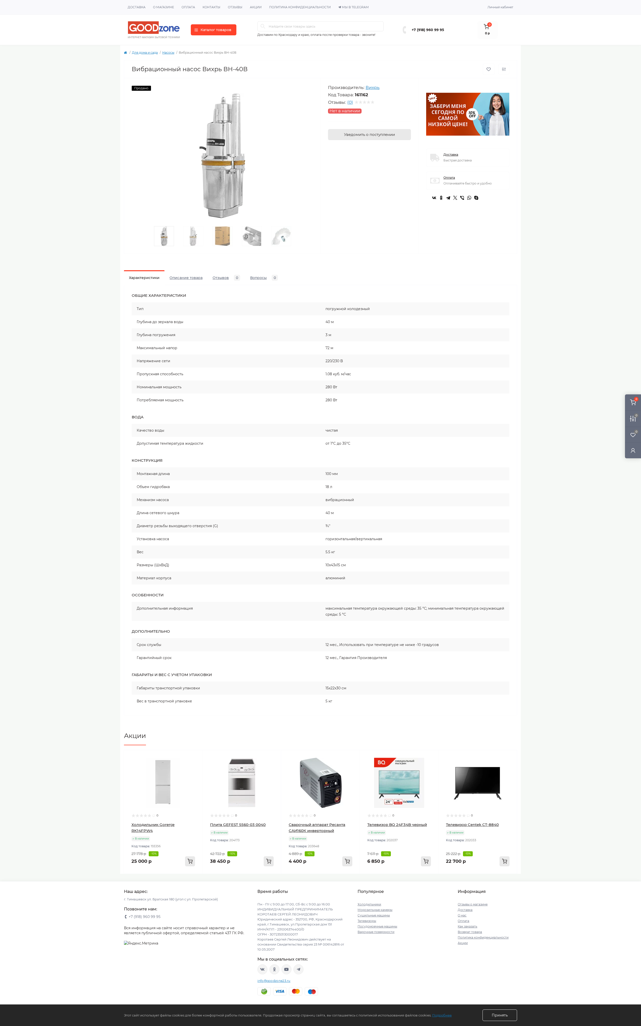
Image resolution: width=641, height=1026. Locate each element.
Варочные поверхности (376, 932)
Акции (256, 7)
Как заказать (467, 926)
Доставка (136, 7)
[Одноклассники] (441, 198)
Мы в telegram (355, 7)
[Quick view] (195, 758)
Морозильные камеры (375, 910)
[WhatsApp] (469, 198)
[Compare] (195, 777)
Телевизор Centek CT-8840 (472, 824)
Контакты (211, 7)
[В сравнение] (503, 69)
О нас (462, 915)
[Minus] (140, 881)
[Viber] (462, 198)
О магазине (163, 7)
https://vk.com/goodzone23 (262, 969)
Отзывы (235, 7)
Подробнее (442, 1015)
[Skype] (476, 198)
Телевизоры (367, 921)
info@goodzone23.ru (273, 981)
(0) (350, 102)
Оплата (188, 7)
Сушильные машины (374, 915)
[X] (455, 198)
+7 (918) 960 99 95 (428, 30)
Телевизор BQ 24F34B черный (397, 824)
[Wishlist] (195, 767)
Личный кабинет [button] (500, 7)
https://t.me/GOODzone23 (298, 969)
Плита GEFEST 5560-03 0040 (238, 824)
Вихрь (373, 87)
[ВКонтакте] (434, 198)
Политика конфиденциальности (300, 7)
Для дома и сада (145, 52)
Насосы (168, 52)
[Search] (262, 26)
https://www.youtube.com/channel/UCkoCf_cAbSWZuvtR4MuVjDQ (286, 969)
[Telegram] (448, 198)
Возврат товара (470, 932)
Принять (500, 1015)
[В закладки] (489, 69)
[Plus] (187, 881)
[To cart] (190, 861)
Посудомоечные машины (377, 926)
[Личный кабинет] (633, 450)
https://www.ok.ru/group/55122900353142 (274, 969)
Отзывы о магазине (473, 904)
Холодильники (369, 904)
